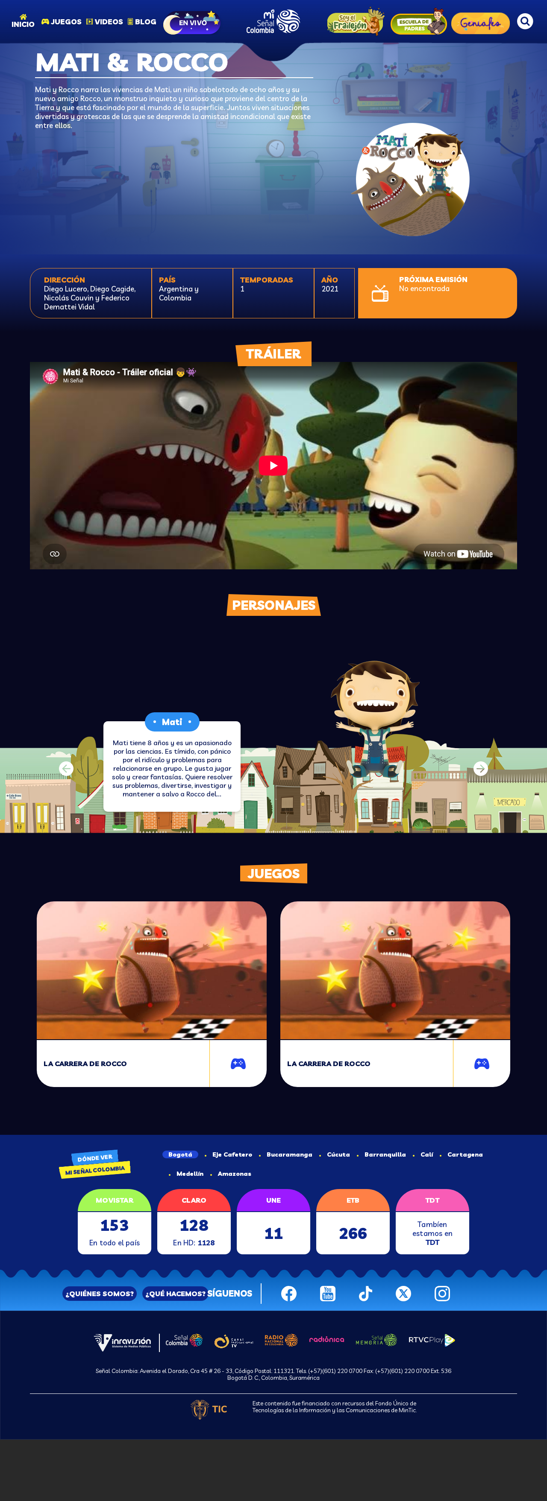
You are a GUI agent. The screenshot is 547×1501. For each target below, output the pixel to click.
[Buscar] (525, 21)
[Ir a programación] (192, 21)
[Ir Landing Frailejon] (353, 21)
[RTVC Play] (432, 1339)
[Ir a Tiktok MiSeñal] (365, 1292)
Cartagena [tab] (465, 1154)
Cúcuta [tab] (338, 1154)
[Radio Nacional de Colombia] (281, 1339)
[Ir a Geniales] (480, 21)
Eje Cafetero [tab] (232, 1154)
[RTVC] (122, 1342)
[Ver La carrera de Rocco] (152, 970)
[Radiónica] (326, 1338)
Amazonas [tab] (234, 1173)
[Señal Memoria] (376, 1339)
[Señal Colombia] (184, 1339)
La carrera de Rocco (85, 1063)
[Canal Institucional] (233, 1340)
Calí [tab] (427, 1154)
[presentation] (66, 768)
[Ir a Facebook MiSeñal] (289, 1292)
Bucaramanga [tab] (289, 1154)
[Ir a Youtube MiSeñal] (327, 1292)
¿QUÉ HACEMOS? (175, 1293)
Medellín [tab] (189, 1173)
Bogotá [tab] (180, 1154)
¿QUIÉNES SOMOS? (99, 1293)
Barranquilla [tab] (385, 1154)
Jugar (241, 1065)
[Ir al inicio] (273, 21)
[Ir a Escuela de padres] (418, 21)
